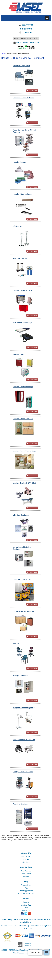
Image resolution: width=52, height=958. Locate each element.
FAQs (26, 888)
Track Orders (26, 874)
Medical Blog (26, 905)
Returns (26, 876)
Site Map (26, 862)
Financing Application (26, 893)
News (26, 908)
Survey (26, 902)
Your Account (26, 871)
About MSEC (26, 857)
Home (3, 53)
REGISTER (34, 42)
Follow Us (26, 910)
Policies (26, 859)
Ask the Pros (26, 885)
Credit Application (26, 891)
